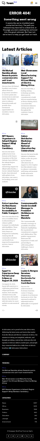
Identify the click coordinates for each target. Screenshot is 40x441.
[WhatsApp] (31, 436)
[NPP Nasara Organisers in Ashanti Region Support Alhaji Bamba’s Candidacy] (10, 125)
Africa (4, 68)
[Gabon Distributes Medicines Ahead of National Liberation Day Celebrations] (29, 125)
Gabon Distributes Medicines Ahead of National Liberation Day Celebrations (28, 143)
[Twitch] (22, 436)
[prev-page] (3, 310)
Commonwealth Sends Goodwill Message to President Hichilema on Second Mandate (29, 210)
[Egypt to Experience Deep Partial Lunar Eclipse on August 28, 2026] (10, 260)
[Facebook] (8, 436)
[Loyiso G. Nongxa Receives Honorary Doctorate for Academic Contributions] (29, 260)
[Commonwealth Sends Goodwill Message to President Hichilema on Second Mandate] (29, 192)
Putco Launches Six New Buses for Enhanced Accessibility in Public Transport (10, 208)
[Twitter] (27, 436)
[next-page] (36, 310)
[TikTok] (17, 436)
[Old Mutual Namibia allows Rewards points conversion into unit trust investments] (10, 59)
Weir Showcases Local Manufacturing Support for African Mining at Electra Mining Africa (29, 78)
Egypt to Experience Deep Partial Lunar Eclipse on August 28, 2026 (10, 276)
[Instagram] (13, 436)
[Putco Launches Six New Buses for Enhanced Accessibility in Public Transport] (10, 192)
